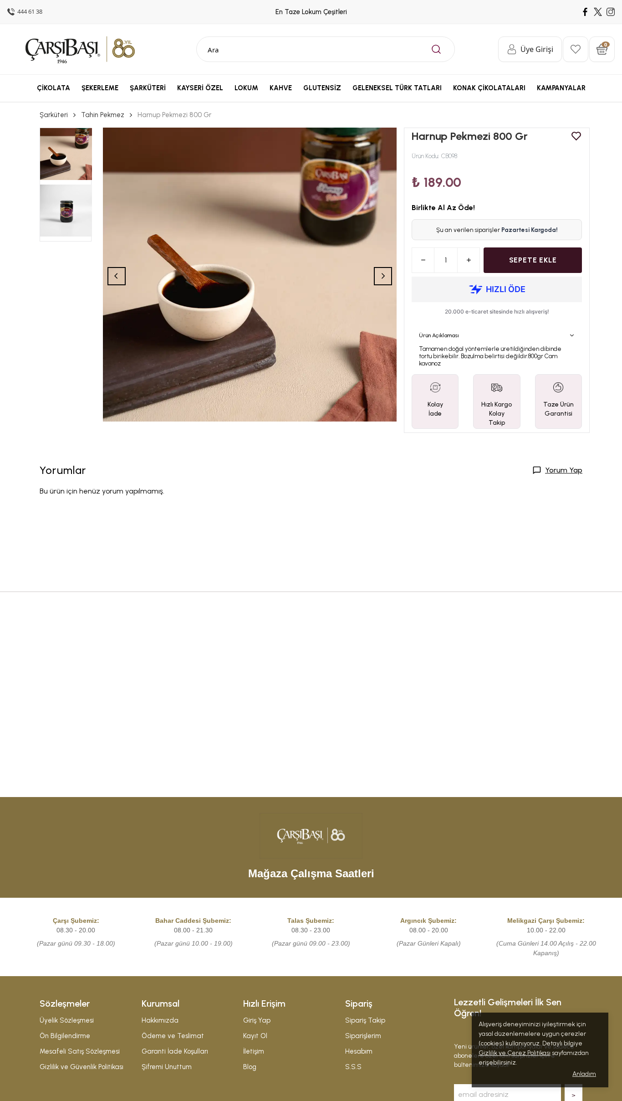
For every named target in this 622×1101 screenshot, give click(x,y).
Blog (249, 1067)
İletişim (253, 1051)
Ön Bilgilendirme (65, 1036)
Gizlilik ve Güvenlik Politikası (81, 1067)
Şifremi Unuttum (167, 1067)
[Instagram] (611, 12)
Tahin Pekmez (102, 115)
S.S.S (353, 1067)
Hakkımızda (160, 1020)
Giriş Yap (256, 1020)
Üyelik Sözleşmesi (67, 1020)
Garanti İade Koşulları (175, 1051)
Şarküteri (54, 115)
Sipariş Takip (365, 1020)
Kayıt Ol (255, 1036)
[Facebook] (585, 12)
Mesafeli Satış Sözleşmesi (80, 1051)
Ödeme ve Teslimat (173, 1036)
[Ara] (436, 49)
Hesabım (358, 1051)
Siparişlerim (363, 1036)
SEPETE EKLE (533, 260)
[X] (598, 12)
